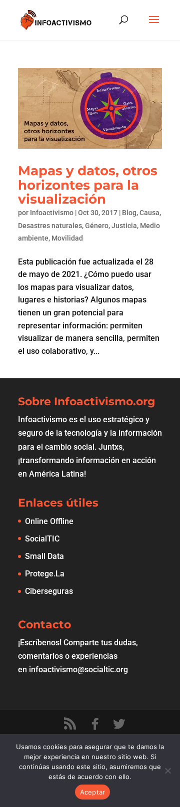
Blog (129, 213)
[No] (167, 771)
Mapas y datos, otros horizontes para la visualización (88, 185)
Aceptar (93, 792)
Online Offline (49, 521)
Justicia (124, 226)
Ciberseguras (49, 591)
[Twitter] (119, 724)
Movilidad (67, 238)
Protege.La (44, 573)
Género (96, 226)
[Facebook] (95, 724)
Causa (150, 213)
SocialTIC (42, 538)
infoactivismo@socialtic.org (78, 669)
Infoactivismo (52, 213)
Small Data (44, 556)
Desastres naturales (50, 226)
